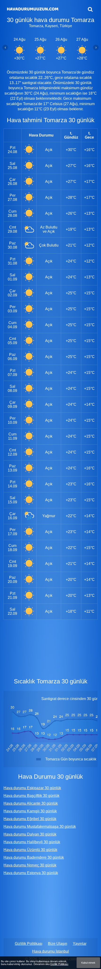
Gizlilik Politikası (28, 944)
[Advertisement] (50, 647)
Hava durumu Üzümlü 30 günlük (30, 850)
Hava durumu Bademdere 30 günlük (34, 857)
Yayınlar (79, 944)
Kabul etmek (88, 962)
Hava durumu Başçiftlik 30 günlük (31, 796)
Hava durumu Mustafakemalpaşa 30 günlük (40, 827)
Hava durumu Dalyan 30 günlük (30, 834)
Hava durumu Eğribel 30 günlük (30, 819)
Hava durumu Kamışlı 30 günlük (30, 811)
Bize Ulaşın (57, 944)
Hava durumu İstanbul (50, 951)
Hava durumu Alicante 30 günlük (31, 803)
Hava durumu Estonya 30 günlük (31, 873)
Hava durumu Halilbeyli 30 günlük (32, 842)
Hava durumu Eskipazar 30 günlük (32, 788)
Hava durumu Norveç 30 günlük (30, 865)
